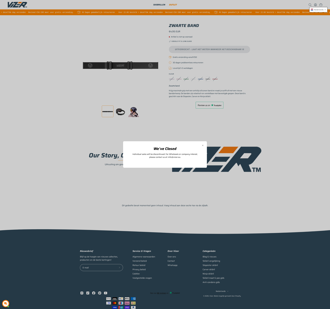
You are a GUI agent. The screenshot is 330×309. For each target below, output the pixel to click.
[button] (318, 9)
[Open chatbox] (5, 303)
